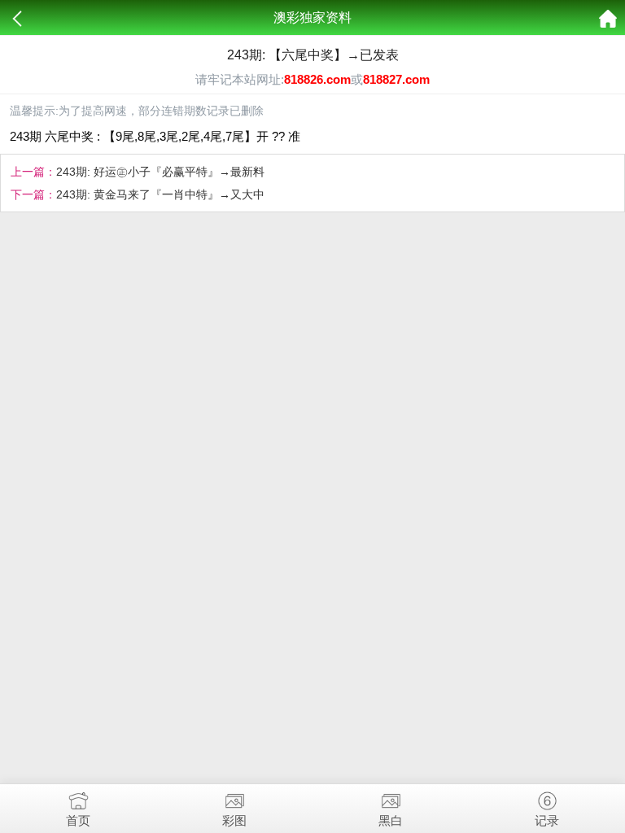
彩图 (234, 820)
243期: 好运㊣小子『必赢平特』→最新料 (160, 171)
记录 (547, 820)
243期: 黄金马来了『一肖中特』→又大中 (160, 194)
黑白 (390, 820)
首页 (78, 820)
